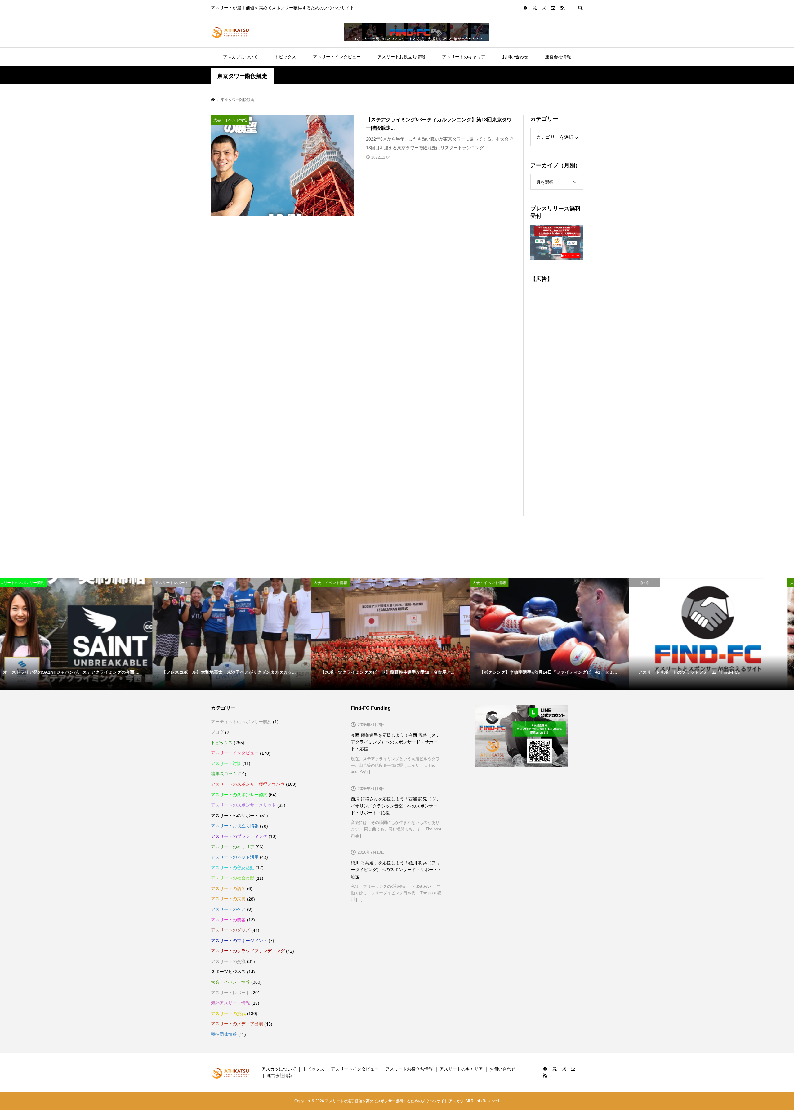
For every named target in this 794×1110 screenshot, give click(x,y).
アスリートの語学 (228, 888)
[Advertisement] (556, 401)
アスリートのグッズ (230, 930)
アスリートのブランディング (239, 836)
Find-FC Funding (371, 708)
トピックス (285, 56)
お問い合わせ (515, 56)
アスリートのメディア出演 (237, 1023)
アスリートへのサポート (235, 815)
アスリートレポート (230, 992)
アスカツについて (240, 56)
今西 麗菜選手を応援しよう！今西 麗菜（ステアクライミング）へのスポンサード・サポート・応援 (395, 742)
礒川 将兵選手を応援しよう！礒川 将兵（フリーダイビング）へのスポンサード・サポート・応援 (396, 869)
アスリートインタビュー (337, 56)
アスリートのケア (228, 909)
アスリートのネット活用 (235, 857)
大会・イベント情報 (230, 982)
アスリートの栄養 (228, 898)
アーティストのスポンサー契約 (241, 721)
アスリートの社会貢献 (232, 877)
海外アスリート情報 (230, 1002)
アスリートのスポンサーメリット (243, 804)
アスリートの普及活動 (232, 867)
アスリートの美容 (228, 919)
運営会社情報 (558, 56)
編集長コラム (224, 773)
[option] (79, 633)
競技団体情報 (224, 1034)
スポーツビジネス (228, 971)
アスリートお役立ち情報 (401, 56)
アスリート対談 (226, 763)
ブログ (217, 732)
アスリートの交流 (228, 961)
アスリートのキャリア (463, 56)
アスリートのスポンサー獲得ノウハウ (248, 784)
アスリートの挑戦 (228, 1013)
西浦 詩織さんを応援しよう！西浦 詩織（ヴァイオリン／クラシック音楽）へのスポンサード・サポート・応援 (395, 805)
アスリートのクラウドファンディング (248, 950)
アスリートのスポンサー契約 (239, 794)
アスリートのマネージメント (239, 940)
